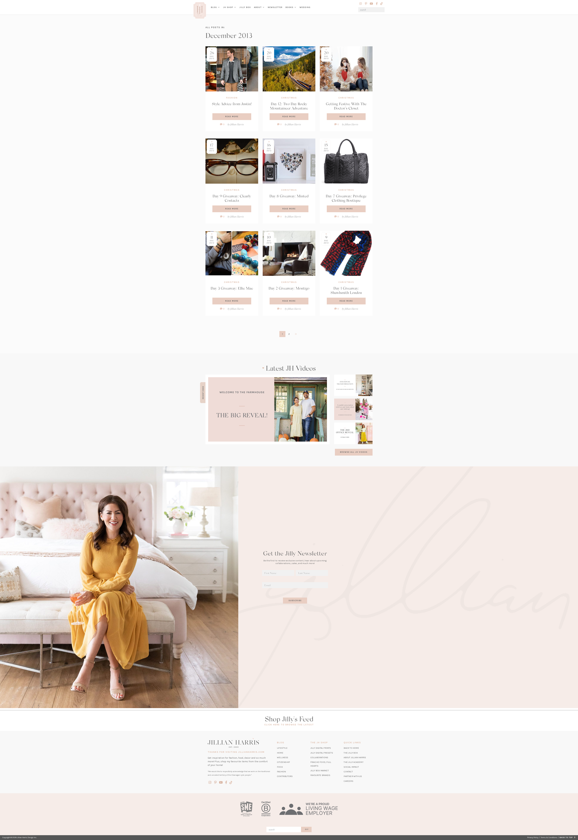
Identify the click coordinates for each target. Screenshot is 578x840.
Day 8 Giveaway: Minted (289, 196)
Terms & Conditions (549, 837)
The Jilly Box (351, 753)
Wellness (282, 757)
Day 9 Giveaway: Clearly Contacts (232, 198)
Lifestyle (282, 748)
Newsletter (275, 7)
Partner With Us (353, 776)
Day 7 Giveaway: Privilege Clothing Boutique (346, 198)
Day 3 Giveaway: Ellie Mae (232, 288)
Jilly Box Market (319, 770)
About (258, 7)
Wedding (305, 7)
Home (280, 753)
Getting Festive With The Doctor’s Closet (346, 106)
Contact (348, 771)
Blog (214, 7)
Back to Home (351, 748)
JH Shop (228, 7)
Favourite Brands (320, 775)
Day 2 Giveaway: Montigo (289, 288)
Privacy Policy (532, 837)
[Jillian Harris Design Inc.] (239, 743)
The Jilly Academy (353, 762)
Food (280, 767)
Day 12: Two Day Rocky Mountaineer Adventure (289, 106)
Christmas (289, 97)
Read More (231, 116)
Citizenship (283, 762)
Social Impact (351, 767)
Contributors (285, 776)
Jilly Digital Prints (320, 748)
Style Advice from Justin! (232, 104)
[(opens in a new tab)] (267, 409)
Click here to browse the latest (289, 724)
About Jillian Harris (355, 757)
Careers (348, 781)
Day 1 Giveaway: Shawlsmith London (346, 290)
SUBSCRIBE (295, 600)
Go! (307, 829)
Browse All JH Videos (353, 452)
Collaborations (319, 757)
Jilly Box (245, 9)
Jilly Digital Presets (321, 753)
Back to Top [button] (567, 837)
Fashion (232, 97)
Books (289, 7)
